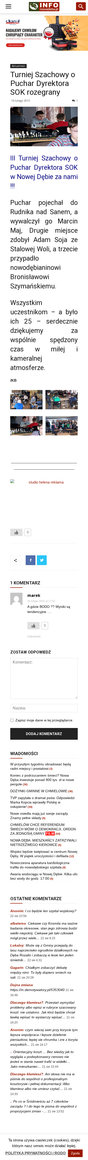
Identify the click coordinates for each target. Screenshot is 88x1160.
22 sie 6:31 (34, 960)
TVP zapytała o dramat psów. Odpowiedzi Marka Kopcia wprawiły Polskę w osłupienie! (42, 802)
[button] (81, 6)
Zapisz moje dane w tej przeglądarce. (44, 720)
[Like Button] (16, 532)
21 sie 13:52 (56, 1111)
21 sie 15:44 (50, 1066)
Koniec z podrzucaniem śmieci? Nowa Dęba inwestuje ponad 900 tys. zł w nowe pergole (42, 779)
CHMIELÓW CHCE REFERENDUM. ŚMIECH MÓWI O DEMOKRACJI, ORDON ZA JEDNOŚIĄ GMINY (43, 829)
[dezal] (44, 33)
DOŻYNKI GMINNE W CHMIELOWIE (38, 791)
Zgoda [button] (75, 1153)
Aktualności (18, 66)
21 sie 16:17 (39, 1044)
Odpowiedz (34, 636)
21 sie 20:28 (25, 977)
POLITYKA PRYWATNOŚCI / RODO (35, 1153)
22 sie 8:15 (48, 938)
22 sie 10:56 (18, 916)
